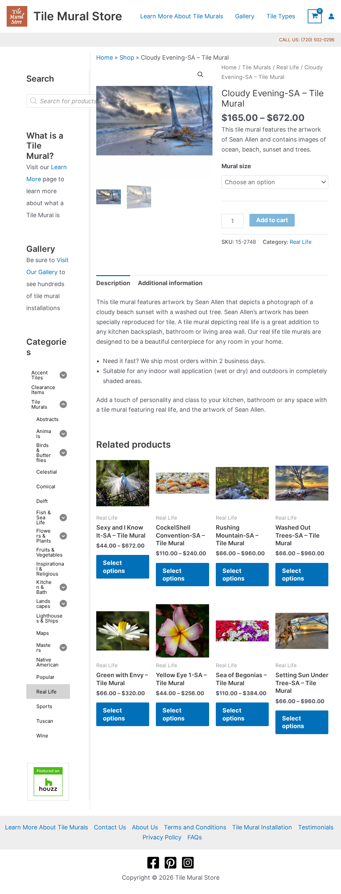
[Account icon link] (331, 16)
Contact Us (110, 827)
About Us (145, 827)
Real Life (287, 67)
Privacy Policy (162, 837)
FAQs (194, 837)
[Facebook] (153, 862)
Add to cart (272, 220)
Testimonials (315, 827)
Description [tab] (113, 282)
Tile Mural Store (77, 16)
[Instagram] (187, 862)
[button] (200, 75)
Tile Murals (256, 67)
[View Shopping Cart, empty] (315, 16)
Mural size (236, 166)
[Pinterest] (170, 862)
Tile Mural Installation (262, 827)
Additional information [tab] (170, 282)
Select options (114, 566)
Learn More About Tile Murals (46, 827)
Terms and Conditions (195, 827)
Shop (127, 57)
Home (104, 57)
